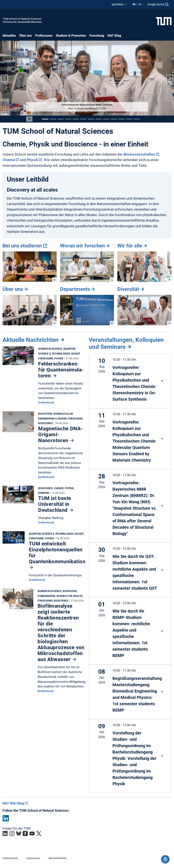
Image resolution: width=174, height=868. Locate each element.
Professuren (43, 35)
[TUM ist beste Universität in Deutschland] (18, 495)
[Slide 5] (76, 119)
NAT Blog (114, 35)
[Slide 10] (114, 119)
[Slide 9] (106, 119)
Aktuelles (9, 35)
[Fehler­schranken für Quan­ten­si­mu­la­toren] (18, 357)
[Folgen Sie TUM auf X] (38, 833)
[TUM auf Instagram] (11, 833)
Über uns (25, 35)
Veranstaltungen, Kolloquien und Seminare (126, 343)
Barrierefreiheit (57, 858)
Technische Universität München (22, 21)
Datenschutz (10, 858)
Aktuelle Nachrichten (31, 339)
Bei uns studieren (22, 246)
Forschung (96, 35)
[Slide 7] (91, 119)
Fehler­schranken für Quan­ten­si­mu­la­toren (61, 370)
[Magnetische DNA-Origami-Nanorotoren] (18, 423)
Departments (75, 289)
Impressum (33, 858)
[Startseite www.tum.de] (163, 21)
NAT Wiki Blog (13, 803)
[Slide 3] (60, 119)
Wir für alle (129, 246)
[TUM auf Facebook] (25, 833)
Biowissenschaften (139, 154)
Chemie (9, 160)
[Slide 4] (68, 119)
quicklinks (118, 4)
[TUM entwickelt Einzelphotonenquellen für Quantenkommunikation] (14, 538)
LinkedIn (6, 818)
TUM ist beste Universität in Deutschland (54, 504)
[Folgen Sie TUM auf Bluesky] (18, 833)
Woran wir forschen (82, 246)
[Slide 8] (98, 119)
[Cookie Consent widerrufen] (165, 859)
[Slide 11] (121, 119)
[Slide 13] (137, 119)
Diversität (128, 289)
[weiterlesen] (46, 402)
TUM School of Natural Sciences (22, 18)
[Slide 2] (53, 119)
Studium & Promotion (71, 35)
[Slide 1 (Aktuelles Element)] (45, 119)
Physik (32, 160)
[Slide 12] (129, 119)
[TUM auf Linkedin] (5, 833)
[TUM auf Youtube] (32, 833)
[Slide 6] (83, 119)
